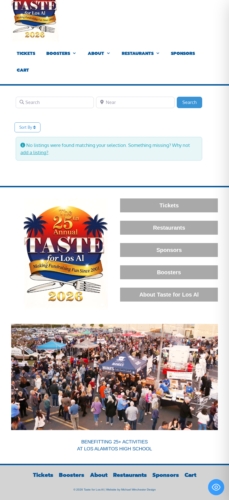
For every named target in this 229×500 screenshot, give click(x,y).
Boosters (58, 53)
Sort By (26, 127)
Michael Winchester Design (138, 489)
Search (192, 102)
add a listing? (34, 152)
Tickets (26, 53)
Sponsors (183, 53)
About (96, 53)
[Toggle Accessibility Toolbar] (216, 487)
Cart (23, 70)
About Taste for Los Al (169, 295)
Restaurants (138, 53)
